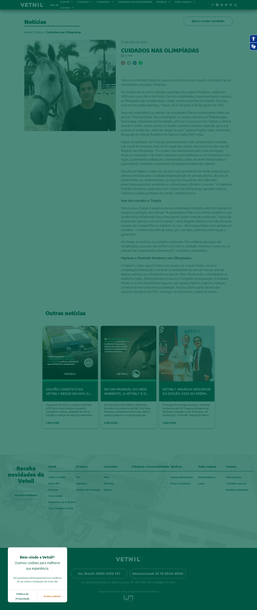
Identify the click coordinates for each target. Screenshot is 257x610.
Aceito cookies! (52, 596)
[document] (128, 305)
